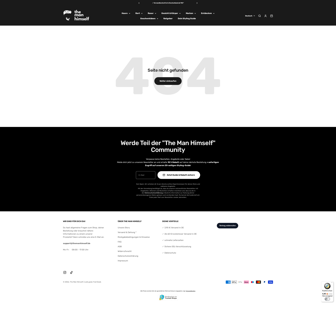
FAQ (119, 242)
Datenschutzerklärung (128, 256)
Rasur (151, 13)
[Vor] (197, 3)
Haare (125, 13)
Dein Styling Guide (187, 18)
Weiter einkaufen (168, 81)
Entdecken (206, 13)
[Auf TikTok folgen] (71, 272)
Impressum (123, 261)
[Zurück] (138, 3)
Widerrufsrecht (125, 251)
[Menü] (331, 283)
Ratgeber (168, 18)
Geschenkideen (148, 18)
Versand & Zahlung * (127, 232)
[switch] (327, 299)
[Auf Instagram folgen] (65, 272)
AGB (120, 246)
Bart (137, 13)
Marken (189, 13)
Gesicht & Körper (169, 13)
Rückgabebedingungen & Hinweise (134, 237)
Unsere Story (124, 227)
